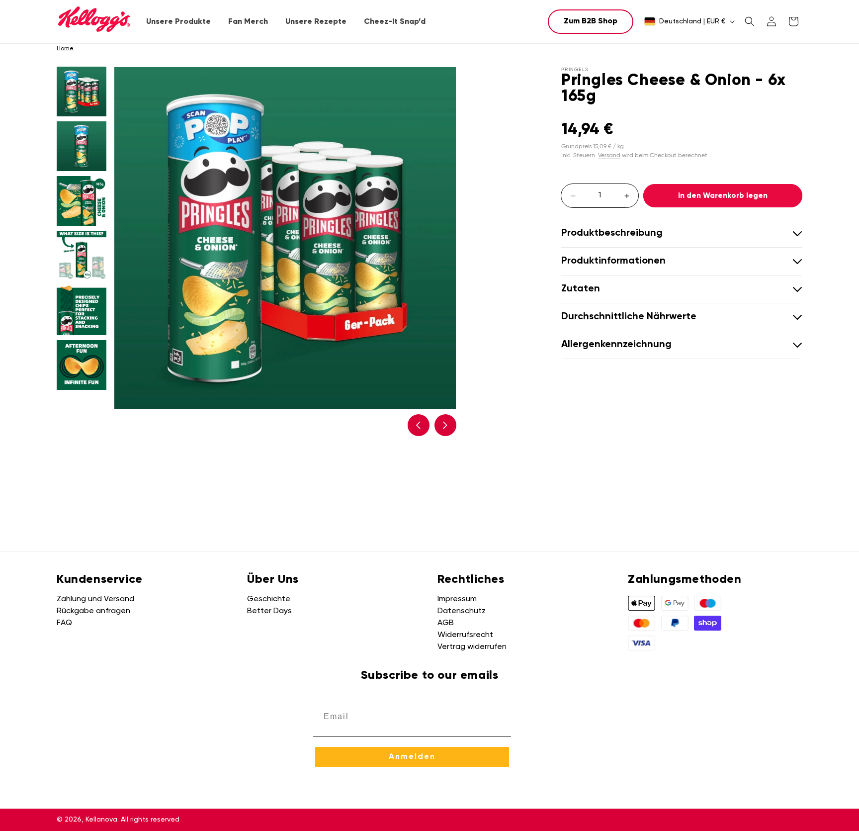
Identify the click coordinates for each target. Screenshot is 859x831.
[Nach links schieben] (419, 425)
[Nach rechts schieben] (445, 425)
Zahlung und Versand (95, 599)
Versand (609, 155)
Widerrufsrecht (465, 635)
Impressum (457, 599)
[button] (178, 22)
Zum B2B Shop (590, 21)
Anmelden (412, 757)
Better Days (269, 611)
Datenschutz (461, 611)
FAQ (64, 623)
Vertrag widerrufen (472, 647)
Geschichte (268, 599)
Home (65, 49)
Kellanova (101, 819)
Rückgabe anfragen (93, 611)
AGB (445, 623)
